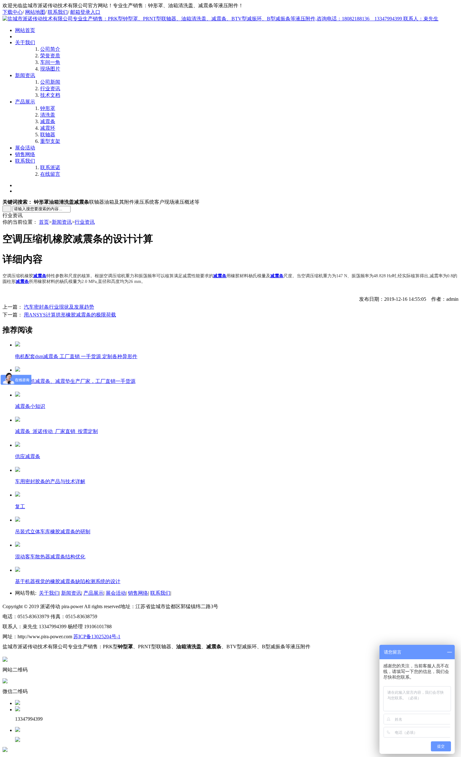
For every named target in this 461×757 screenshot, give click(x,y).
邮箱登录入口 (85, 12)
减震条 (47, 121)
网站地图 (35, 12)
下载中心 (13, 12)
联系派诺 (50, 167)
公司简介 (50, 49)
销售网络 (25, 154)
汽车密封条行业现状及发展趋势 (59, 307)
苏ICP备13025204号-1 (96, 636)
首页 (44, 222)
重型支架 (50, 141)
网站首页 (25, 30)
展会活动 (25, 147)
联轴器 (47, 134)
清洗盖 (47, 114)
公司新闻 (50, 82)
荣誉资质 (50, 55)
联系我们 (58, 12)
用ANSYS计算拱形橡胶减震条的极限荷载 (70, 314)
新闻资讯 (25, 75)
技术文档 (50, 95)
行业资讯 (50, 88)
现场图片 (50, 68)
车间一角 (50, 62)
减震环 (47, 128)
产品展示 (25, 101)
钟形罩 (47, 108)
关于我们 (25, 42)
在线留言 (50, 174)
